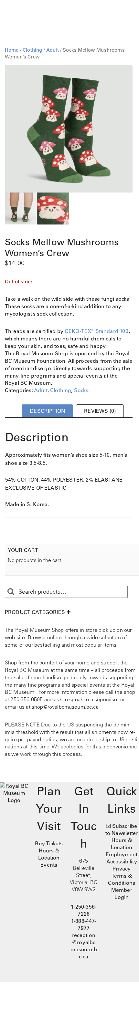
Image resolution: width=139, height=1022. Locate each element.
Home (12, 50)
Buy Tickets (49, 843)
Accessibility (121, 861)
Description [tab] (47, 411)
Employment (122, 854)
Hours (46, 850)
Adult (52, 50)
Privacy (121, 868)
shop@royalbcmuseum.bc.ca (65, 707)
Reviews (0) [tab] (100, 411)
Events (48, 864)
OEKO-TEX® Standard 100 (97, 331)
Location (48, 857)
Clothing (32, 50)
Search (10, 592)
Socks (81, 390)
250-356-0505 (26, 699)
